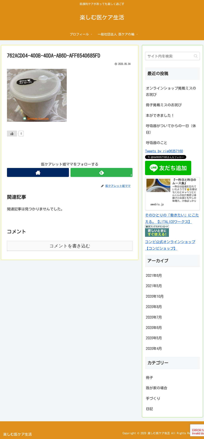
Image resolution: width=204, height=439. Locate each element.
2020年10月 (155, 296)
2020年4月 (154, 348)
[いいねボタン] (12, 134)
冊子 (149, 377)
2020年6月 (154, 327)
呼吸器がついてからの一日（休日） (171, 129)
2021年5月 (154, 286)
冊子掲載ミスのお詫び (164, 105)
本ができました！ (160, 115)
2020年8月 (154, 306)
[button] (195, 56)
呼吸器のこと (156, 142)
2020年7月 (154, 317)
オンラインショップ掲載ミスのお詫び (171, 91)
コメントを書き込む (69, 245)
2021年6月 (154, 275)
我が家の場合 (156, 388)
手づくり (153, 398)
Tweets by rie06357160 (164, 151)
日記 (149, 409)
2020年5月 (154, 338)
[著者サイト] (38, 172)
